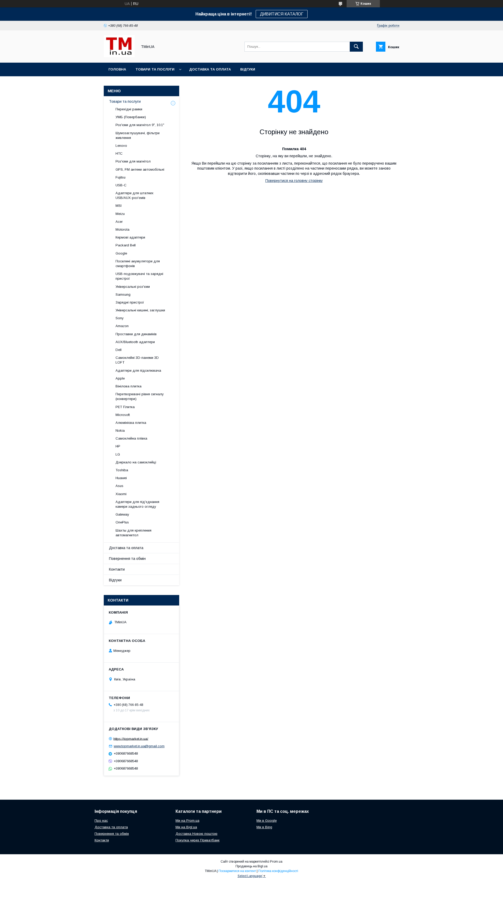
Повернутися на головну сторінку (294, 180)
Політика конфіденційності (278, 871)
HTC (119, 153)
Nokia (120, 430)
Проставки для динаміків (136, 334)
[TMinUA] (119, 56)
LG (118, 454)
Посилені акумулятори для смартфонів (138, 263)
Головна (117, 69)
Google (121, 253)
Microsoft (123, 415)
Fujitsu (120, 177)
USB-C (121, 185)
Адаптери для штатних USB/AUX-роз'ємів (135, 195)
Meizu (120, 214)
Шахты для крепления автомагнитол (133, 532)
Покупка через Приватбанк (198, 840)
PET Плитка (125, 407)
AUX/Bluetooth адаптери (135, 342)
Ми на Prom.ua (187, 821)
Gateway (122, 514)
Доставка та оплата (210, 69)
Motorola (122, 229)
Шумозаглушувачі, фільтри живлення (138, 135)
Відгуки (247, 69)
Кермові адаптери (130, 237)
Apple (120, 378)
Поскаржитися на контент (237, 871)
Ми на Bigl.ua (186, 827)
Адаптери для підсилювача (138, 370)
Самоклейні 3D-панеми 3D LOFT (137, 360)
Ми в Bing (264, 827)
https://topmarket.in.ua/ (130, 738)
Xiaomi (121, 494)
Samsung (123, 294)
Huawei (121, 478)
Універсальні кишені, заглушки (140, 310)
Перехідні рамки (129, 109)
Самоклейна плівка (131, 438)
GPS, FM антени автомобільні (140, 169)
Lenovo (121, 146)
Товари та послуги (154, 69)
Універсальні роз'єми (133, 287)
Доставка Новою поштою (196, 834)
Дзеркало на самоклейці (136, 462)
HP (118, 446)
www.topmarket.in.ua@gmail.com (139, 746)
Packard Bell (126, 245)
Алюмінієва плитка (131, 423)
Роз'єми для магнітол (133, 161)
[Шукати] (356, 47)
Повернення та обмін (127, 558)
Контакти (117, 569)
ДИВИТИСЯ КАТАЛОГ (281, 14)
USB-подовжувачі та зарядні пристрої (139, 276)
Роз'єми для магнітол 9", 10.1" (140, 125)
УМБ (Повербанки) (131, 117)
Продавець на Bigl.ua (251, 866)
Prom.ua (276, 861)
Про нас (101, 821)
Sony (120, 318)
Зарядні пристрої (130, 302)
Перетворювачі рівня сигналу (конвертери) (140, 396)
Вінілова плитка (128, 386)
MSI (119, 206)
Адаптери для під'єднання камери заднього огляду (137, 504)
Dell (119, 350)
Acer (119, 222)
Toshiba (122, 470)
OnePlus (122, 522)
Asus (119, 486)
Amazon (122, 326)
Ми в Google (266, 821)
